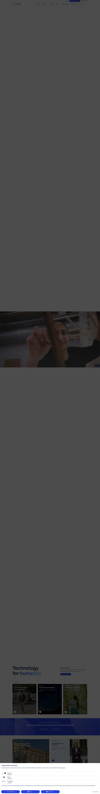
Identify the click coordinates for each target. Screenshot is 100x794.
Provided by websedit (95, 791)
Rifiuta (30, 791)
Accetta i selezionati (10, 791)
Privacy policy (62, 767)
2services (9, 774)
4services (9, 778)
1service (9, 782)
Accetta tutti (50, 791)
